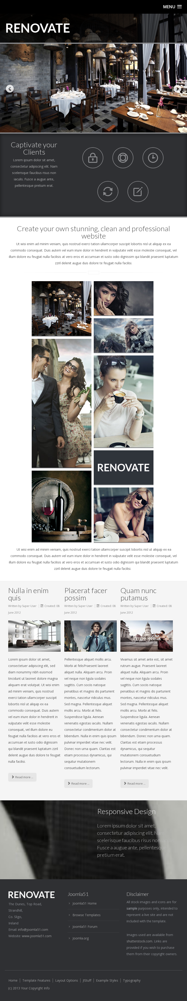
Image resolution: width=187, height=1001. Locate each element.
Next (177, 88)
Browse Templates (87, 915)
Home (13, 980)
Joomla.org (81, 938)
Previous (10, 88)
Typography (131, 980)
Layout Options (66, 980)
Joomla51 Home (85, 903)
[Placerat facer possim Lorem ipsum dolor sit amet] (61, 308)
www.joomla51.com (37, 936)
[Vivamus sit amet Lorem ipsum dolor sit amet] (61, 403)
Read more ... (24, 777)
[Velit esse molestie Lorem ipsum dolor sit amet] (123, 335)
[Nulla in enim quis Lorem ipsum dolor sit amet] (61, 506)
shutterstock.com (139, 941)
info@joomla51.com (33, 929)
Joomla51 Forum (85, 926)
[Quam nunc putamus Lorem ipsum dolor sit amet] (123, 298)
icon (93, 158)
